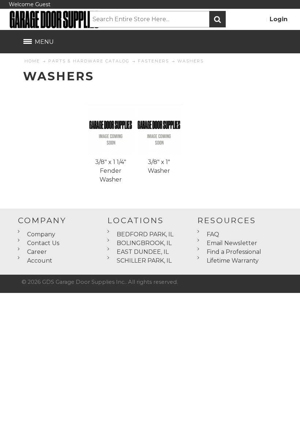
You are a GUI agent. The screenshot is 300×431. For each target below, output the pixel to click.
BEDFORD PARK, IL (145, 234)
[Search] (217, 19)
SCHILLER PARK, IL (144, 260)
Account (39, 260)
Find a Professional (234, 251)
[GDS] (49, 19)
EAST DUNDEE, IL (143, 251)
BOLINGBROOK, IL (144, 243)
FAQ (213, 234)
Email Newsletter (232, 243)
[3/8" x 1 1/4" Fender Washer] (110, 130)
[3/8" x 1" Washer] (159, 130)
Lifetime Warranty (233, 260)
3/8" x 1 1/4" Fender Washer (110, 171)
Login (279, 19)
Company (41, 234)
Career (37, 251)
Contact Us (43, 243)
